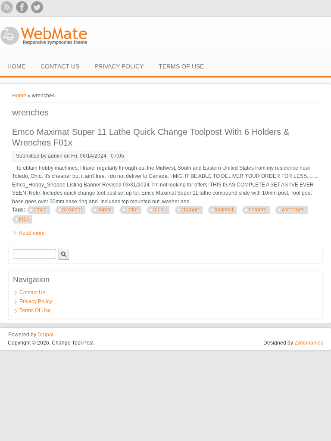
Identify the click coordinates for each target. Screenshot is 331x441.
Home (16, 66)
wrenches (293, 210)
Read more (32, 233)
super (104, 210)
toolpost (224, 210)
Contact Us (60, 66)
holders (257, 210)
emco (40, 210)
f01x (24, 219)
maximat (72, 210)
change (190, 210)
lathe (132, 210)
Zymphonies (308, 343)
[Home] (44, 46)
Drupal (45, 335)
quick (159, 210)
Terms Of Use (181, 66)
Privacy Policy (119, 66)
